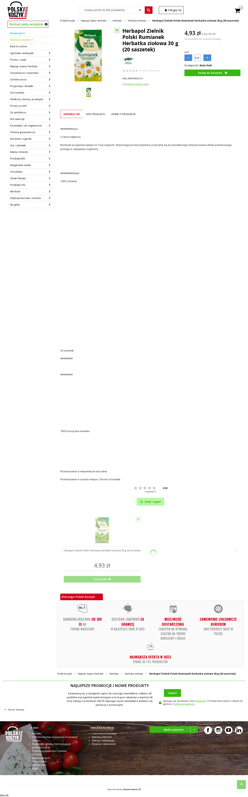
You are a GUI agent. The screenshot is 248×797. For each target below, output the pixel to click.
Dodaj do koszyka (210, 73)
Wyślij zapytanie (179, 729)
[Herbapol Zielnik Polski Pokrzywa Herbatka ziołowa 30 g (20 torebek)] (102, 530)
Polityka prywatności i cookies (49, 751)
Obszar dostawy (16, 709)
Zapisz (172, 693)
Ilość (186, 52)
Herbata (117, 20)
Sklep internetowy (122, 789)
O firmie (36, 754)
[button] (148, 10)
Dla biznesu (39, 765)
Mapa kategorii (41, 758)
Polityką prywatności (184, 703)
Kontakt (36, 733)
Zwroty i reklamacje (103, 740)
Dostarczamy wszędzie (26, 24)
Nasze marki (39, 761)
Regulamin (200, 700)
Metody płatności (102, 737)
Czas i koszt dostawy (104, 733)
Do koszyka (100, 579)
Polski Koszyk (67, 20)
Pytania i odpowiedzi (104, 744)
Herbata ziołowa (137, 20)
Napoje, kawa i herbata (93, 20)
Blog (34, 768)
